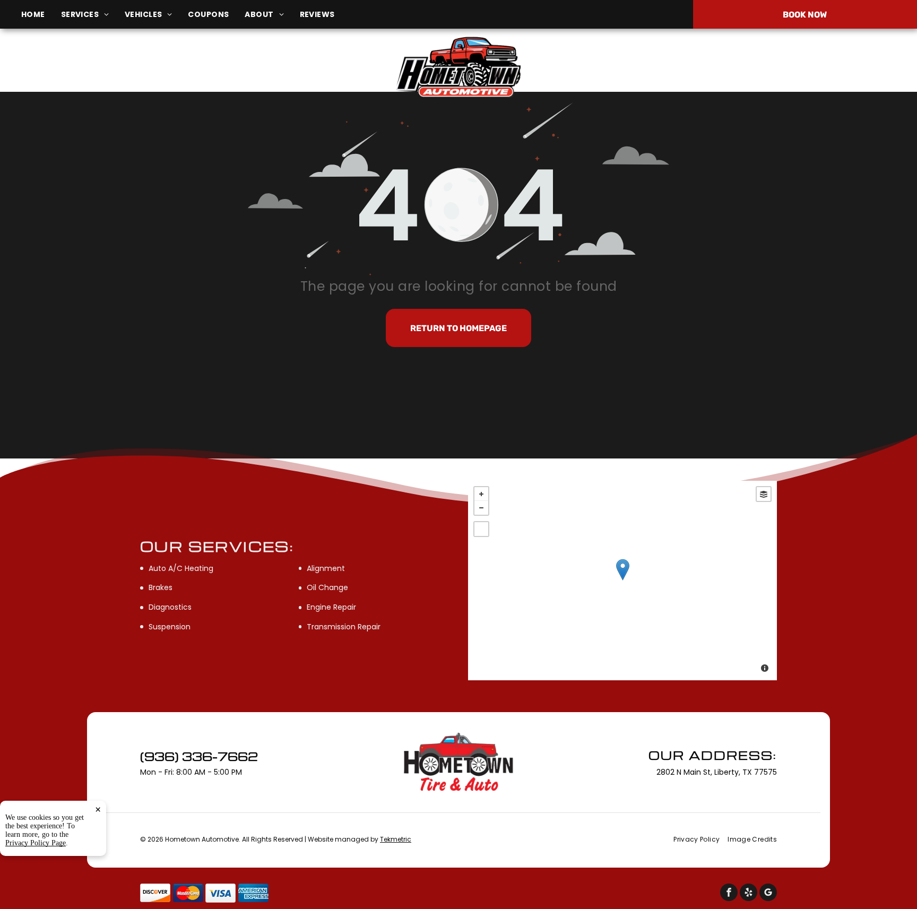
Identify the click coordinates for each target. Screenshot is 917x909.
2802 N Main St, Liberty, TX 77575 (156, 73)
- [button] (481, 508)
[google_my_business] (768, 894)
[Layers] (764, 494)
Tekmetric (395, 839)
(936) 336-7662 (766, 67)
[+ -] (622, 580)
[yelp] (748, 894)
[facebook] (729, 894)
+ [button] (481, 494)
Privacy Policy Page (35, 843)
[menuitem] (41, 14)
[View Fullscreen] (481, 529)
